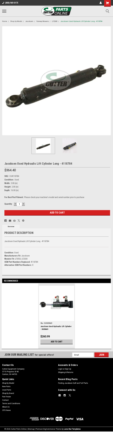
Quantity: (8, 204)
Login (60, 369)
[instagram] (65, 395)
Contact (5, 400)
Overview (11, 227)
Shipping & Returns (65, 372)
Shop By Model (8, 383)
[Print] (14, 220)
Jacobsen (29, 21)
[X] (19, 220)
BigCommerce (49, 429)
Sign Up (68, 369)
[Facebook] (5, 220)
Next (108, 81)
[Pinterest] (23, 220)
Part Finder (6, 397)
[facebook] (60, 395)
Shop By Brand (8, 393)
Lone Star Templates (72, 429)
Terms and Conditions (11, 403)
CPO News (6, 410)
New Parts (6, 386)
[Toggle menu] (4, 11)
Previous (4, 81)
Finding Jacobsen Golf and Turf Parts (73, 383)
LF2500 (54, 21)
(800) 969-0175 (11, 3)
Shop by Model (16, 21)
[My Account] (100, 3)
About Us (6, 407)
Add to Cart (56, 341)
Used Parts (6, 390)
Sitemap (31, 429)
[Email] (10, 220)
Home (4, 21)
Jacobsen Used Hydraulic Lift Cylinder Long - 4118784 (81, 21)
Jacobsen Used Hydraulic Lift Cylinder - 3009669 (56, 327)
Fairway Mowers (42, 21)
